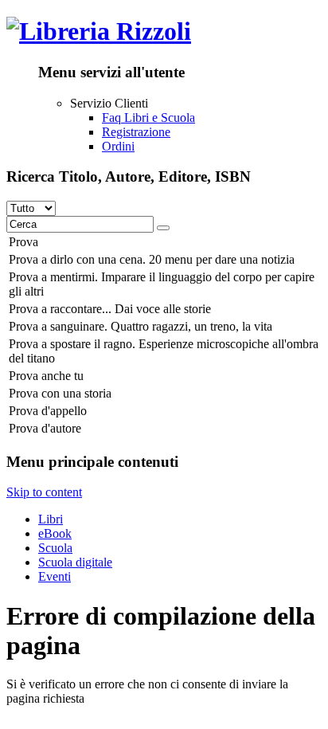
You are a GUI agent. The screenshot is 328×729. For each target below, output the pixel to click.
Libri (50, 519)
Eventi (54, 576)
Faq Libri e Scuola (148, 117)
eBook (55, 533)
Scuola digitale (75, 562)
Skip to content (44, 492)
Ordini (118, 146)
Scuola (55, 548)
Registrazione (136, 132)
